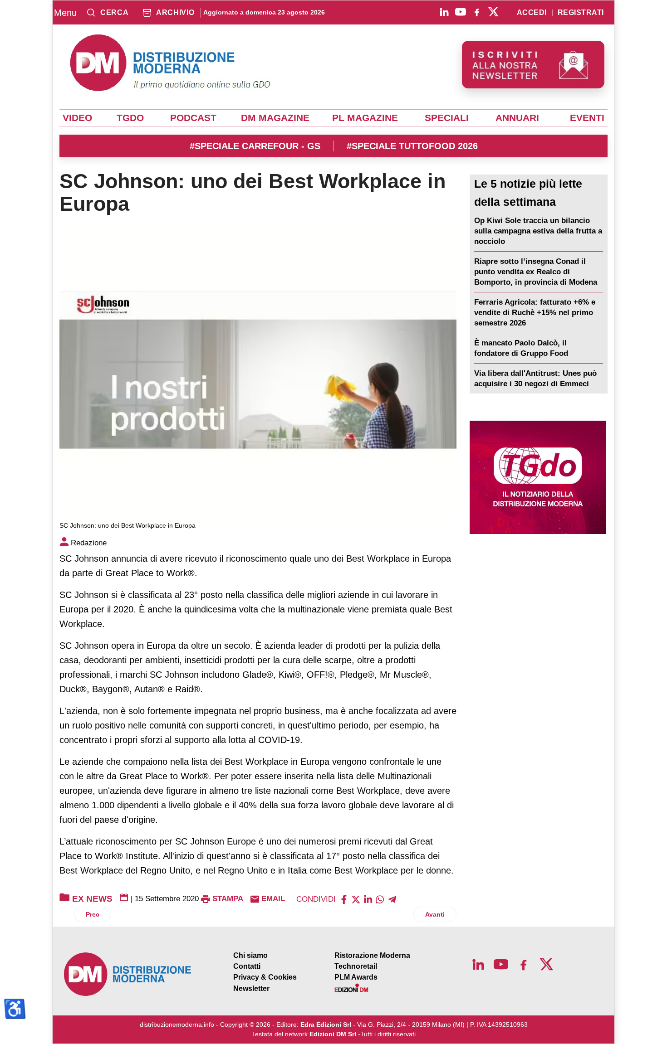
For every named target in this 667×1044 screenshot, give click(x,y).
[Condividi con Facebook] (343, 898)
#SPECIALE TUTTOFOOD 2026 (412, 146)
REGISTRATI (581, 12)
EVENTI (587, 117)
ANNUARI (517, 117)
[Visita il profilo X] (493, 11)
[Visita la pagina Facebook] (476, 11)
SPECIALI (447, 117)
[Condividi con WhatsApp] (379, 898)
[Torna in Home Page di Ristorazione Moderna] (128, 974)
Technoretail (355, 966)
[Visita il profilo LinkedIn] (444, 11)
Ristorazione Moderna (372, 955)
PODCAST (193, 117)
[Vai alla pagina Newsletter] (533, 64)
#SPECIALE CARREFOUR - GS (255, 146)
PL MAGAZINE (365, 117)
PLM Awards (356, 977)
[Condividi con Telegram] (392, 898)
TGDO (130, 117)
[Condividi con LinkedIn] (368, 898)
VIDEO (77, 117)
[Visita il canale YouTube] (460, 11)
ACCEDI (532, 12)
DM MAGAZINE (275, 117)
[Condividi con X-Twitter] (355, 898)
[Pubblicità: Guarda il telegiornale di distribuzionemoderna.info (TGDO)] (537, 477)
